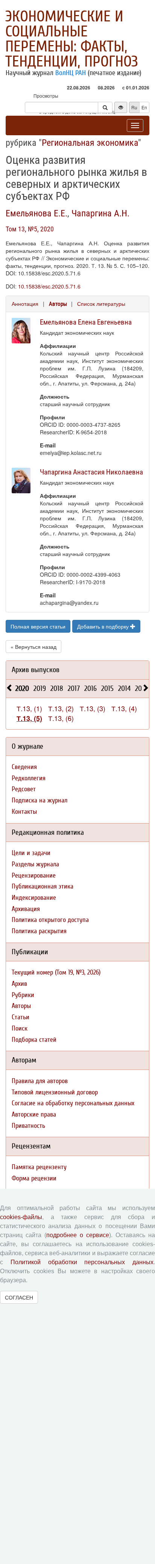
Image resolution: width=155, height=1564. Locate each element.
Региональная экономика (90, 143)
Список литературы (101, 303)
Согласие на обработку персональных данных (73, 1103)
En (144, 107)
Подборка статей (34, 1040)
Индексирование (34, 898)
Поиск (19, 1028)
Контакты (24, 812)
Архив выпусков (35, 669)
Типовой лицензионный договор (55, 1092)
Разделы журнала (35, 864)
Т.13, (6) (61, 718)
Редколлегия (29, 778)
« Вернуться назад (33, 646)
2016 (90, 688)
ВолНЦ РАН (70, 73)
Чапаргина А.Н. (100, 213)
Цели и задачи (31, 853)
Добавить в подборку (103, 626)
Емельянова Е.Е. (36, 213)
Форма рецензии (34, 1178)
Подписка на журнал (39, 800)
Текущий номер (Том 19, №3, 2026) (56, 972)
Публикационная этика (42, 886)
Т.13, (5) (29, 718)
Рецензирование (34, 875)
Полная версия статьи (38, 626)
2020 (22, 688)
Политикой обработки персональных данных (82, 1262)
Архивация (26, 909)
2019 (39, 688)
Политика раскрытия (39, 931)
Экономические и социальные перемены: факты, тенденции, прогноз (71, 39)
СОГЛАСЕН (19, 1297)
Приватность (28, 1126)
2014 (124, 688)
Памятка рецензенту (39, 1167)
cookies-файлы (21, 1217)
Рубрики (23, 995)
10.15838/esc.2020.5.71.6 (49, 286)
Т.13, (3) (92, 708)
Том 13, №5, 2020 (30, 229)
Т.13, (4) (124, 708)
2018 (56, 688)
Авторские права (34, 1114)
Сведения (24, 767)
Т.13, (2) (61, 708)
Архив (19, 984)
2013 (141, 688)
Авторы (58, 304)
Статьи (20, 1017)
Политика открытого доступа (50, 920)
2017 (74, 688)
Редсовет (24, 789)
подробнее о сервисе (77, 1235)
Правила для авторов (40, 1081)
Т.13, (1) (29, 708)
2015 (107, 688)
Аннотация (25, 303)
